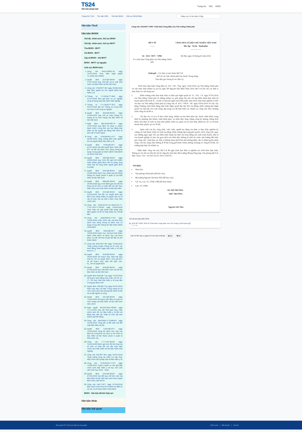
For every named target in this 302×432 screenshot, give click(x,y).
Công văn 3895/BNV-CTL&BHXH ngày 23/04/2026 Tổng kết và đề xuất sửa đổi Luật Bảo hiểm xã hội (104, 322)
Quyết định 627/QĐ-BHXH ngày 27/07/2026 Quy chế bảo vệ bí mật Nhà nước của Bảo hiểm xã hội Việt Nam (104, 81)
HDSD (218, 6)
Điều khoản (226, 425)
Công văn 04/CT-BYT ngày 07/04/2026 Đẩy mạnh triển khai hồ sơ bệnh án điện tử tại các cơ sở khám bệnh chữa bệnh (104, 386)
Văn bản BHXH (117, 16)
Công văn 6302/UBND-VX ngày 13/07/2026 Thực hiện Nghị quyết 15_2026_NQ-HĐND (104, 73)
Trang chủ (201, 6)
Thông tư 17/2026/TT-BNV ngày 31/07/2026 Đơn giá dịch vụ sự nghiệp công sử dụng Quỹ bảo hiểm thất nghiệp (104, 98)
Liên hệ (235, 425)
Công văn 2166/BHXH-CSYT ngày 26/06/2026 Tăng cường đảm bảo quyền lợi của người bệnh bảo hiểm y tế (104, 138)
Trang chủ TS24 (87, 16)
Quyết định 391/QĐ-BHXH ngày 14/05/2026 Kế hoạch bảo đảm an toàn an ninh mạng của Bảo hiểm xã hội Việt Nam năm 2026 (104, 300)
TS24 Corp (69, 425)
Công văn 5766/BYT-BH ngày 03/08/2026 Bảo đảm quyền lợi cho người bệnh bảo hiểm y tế (104, 90)
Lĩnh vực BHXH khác (134, 16)
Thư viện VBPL (103, 16)
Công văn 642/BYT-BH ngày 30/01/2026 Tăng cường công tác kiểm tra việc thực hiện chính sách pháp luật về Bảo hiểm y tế (104, 356)
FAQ (210, 6)
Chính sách (214, 425)
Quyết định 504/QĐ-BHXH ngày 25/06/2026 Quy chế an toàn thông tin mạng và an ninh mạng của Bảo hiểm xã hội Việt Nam (104, 116)
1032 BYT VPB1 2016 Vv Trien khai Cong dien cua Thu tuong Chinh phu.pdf (161, 223)
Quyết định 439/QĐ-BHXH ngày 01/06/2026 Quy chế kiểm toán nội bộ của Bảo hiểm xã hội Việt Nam (104, 269)
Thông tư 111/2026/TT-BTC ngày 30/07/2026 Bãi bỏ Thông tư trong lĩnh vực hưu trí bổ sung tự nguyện (104, 106)
